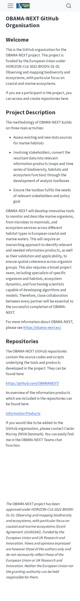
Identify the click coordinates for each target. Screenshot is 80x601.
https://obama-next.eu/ (42, 327)
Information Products (23, 413)
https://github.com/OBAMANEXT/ (32, 383)
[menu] (10, 6)
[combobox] (68, 5)
